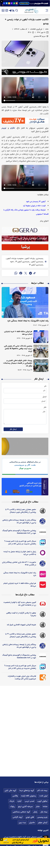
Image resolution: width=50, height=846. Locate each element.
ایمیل (44, 396)
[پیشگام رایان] (43, 521)
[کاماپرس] (31, 10)
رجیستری (39, 258)
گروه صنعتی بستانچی (21, 811)
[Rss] (13, 10)
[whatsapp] (15, 273)
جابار (37, 806)
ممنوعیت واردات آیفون (14, 258)
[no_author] (43, 511)
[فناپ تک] (43, 677)
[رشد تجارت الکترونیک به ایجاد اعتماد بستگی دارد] (25, 302)
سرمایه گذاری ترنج (25, 806)
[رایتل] (43, 553)
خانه (46, 29)
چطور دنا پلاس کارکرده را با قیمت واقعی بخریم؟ (21, 614)
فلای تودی (30, 817)
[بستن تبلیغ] (1, 1)
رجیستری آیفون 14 (22, 261)
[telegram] (30, 273)
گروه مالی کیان (10, 790)
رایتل (35, 811)
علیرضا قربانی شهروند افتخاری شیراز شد (21, 624)
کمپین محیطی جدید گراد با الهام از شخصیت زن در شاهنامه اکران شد (19, 603)
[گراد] (43, 604)
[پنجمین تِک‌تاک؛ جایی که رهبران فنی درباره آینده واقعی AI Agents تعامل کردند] (40, 351)
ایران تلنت (43, 795)
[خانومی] (43, 574)
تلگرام (12, 128)
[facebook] (20, 273)
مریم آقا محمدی (39, 36)
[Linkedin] (3, 10)
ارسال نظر (13, 429)
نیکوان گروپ (42, 801)
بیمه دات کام (42, 790)
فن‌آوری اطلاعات (36, 29)
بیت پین (22, 822)
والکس (15, 795)
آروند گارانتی (17, 817)
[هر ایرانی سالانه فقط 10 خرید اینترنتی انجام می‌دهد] (40, 336)
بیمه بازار (44, 811)
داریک (11, 801)
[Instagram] (6, 10)
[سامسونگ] (43, 532)
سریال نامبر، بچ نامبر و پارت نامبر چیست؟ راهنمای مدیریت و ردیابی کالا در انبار (20, 542)
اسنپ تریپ (29, 801)
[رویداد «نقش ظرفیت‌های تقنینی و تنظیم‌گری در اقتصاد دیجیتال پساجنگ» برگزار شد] (40, 365)
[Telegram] (10, 10)
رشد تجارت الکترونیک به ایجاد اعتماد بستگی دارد (27, 320)
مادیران (32, 822)
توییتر (4, 128)
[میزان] (43, 542)
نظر (45, 407)
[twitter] (25, 273)
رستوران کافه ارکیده (28, 795)
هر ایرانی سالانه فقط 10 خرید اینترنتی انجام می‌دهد (18, 333)
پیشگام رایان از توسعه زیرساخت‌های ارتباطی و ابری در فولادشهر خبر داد (19, 521)
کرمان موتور (42, 822)
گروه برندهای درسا (26, 790)
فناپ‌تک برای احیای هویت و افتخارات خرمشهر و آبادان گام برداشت (22, 677)
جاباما (45, 806)
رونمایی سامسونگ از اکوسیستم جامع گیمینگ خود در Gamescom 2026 (19, 532)
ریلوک (12, 806)
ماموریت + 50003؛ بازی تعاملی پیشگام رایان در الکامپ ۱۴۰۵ (19, 563)
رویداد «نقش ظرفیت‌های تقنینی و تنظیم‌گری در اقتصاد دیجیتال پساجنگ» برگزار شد (17, 363)
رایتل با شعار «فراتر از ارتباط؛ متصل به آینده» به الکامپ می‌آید (19, 553)
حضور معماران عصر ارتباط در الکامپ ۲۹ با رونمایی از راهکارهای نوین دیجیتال (20, 511)
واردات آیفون (29, 258)
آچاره (19, 801)
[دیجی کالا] (43, 584)
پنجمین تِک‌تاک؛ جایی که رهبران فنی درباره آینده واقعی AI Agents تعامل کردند (18, 349)
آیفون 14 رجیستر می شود (36, 201)
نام (45, 386)
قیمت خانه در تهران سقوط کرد (34, 205)
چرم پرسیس (42, 817)
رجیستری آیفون (37, 261)
